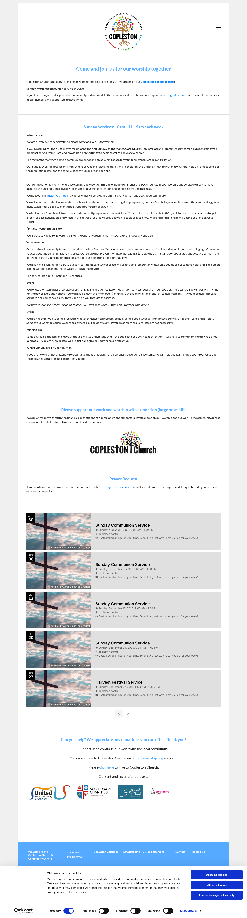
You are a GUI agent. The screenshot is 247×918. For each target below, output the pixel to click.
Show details (188, 910)
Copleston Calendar (106, 851)
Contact (180, 851)
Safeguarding (132, 851)
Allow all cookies (216, 874)
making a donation (174, 95)
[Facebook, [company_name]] (181, 828)
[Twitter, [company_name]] (197, 828)
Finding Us (198, 851)
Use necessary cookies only (216, 895)
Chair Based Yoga (31, 813)
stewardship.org (150, 758)
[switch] (104, 911)
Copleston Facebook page (157, 81)
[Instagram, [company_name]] (204, 828)
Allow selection (217, 885)
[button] (207, 29)
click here (106, 767)
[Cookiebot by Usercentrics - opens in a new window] (23, 911)
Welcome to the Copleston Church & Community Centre (40, 855)
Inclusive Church (57, 195)
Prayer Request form (117, 487)
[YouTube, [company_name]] (189, 828)
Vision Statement (153, 851)
